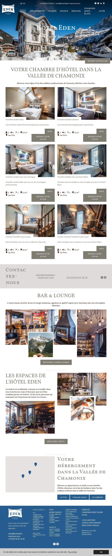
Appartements (37, 11)
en (24, 3)
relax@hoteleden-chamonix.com (68, 3)
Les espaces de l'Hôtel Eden (39, 535)
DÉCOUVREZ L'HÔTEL (56, 441)
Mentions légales (90, 525)
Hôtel (23, 11)
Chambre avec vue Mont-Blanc (38, 522)
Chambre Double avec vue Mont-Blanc (72, 177)
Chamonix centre (79, 497)
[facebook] (95, 3)
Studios (64, 11)
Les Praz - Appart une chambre (55, 515)
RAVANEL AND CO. (86, 533)
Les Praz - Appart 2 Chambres (54, 518)
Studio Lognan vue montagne (71, 528)
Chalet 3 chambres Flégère (54, 531)
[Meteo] (101, 3)
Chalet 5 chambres (54, 536)
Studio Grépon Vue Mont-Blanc (71, 512)
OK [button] (101, 552)
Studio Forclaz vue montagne (71, 532)
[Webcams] (104, 3)
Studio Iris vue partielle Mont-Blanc (72, 515)
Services (76, 11)
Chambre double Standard (68, 119)
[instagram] (98, 3)
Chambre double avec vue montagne (20, 177)
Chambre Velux (37, 515)
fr (21, 3)
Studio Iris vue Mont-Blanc (72, 522)
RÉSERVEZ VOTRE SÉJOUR (98, 61)
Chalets (52, 11)
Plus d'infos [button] (72, 552)
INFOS (49, 131)
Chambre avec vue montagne (38, 518)
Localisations (88, 520)
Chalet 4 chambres (54, 534)
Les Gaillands (97, 497)
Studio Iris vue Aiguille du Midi (72, 519)
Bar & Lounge (36, 533)
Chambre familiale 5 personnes (38, 528)
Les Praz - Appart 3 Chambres (54, 521)
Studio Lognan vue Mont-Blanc (71, 525)
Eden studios (71, 510)
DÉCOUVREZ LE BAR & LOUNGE (56, 362)
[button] (35, 464)
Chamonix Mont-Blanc (89, 11)
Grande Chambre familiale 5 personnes (73, 236)
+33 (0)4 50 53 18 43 (46, 3)
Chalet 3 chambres (54, 529)
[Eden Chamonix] (8, 9)
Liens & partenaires (91, 522)
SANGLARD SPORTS (87, 534)
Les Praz (63, 497)
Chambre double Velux (15, 119)
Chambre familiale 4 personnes (18, 236)
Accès (102, 11)
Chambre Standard (38, 516)
